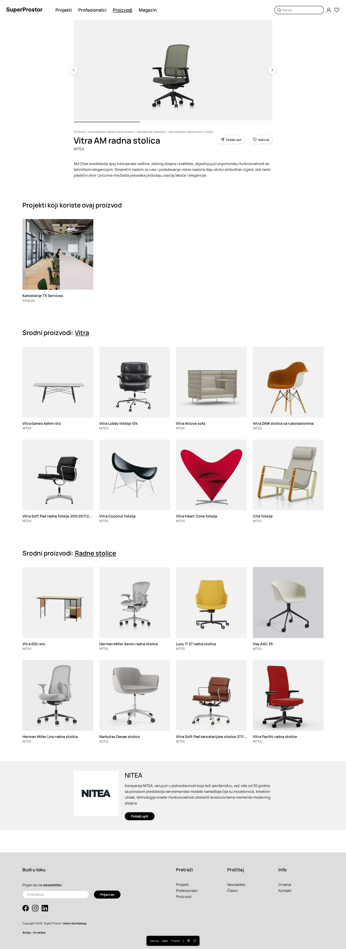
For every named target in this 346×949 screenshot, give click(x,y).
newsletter (52, 885)
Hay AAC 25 (263, 643)
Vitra (82, 332)
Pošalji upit (139, 816)
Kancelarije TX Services (42, 295)
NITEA (79, 149)
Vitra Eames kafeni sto (41, 423)
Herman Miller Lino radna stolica (50, 736)
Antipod (28, 300)
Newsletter (236, 884)
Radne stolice (95, 553)
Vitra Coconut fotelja (117, 516)
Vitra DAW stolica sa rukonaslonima (283, 423)
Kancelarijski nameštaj (151, 132)
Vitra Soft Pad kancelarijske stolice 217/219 (213, 736)
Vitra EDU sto (33, 643)
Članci (232, 890)
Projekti (63, 10)
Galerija (154, 941)
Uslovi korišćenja (74, 923)
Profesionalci (92, 10)
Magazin (148, 10)
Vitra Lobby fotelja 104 (118, 423)
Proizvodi (122, 10)
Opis (165, 941)
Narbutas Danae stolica (119, 736)
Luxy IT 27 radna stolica (196, 643)
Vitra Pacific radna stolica (275, 736)
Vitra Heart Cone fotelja (196, 516)
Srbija (26, 932)
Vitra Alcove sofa (190, 423)
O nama (284, 884)
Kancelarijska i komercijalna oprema (111, 132)
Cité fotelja (263, 516)
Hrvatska (39, 932)
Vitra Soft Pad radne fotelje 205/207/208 (58, 516)
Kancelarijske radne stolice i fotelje (191, 132)
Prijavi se (107, 894)
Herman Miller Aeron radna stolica (128, 643)
